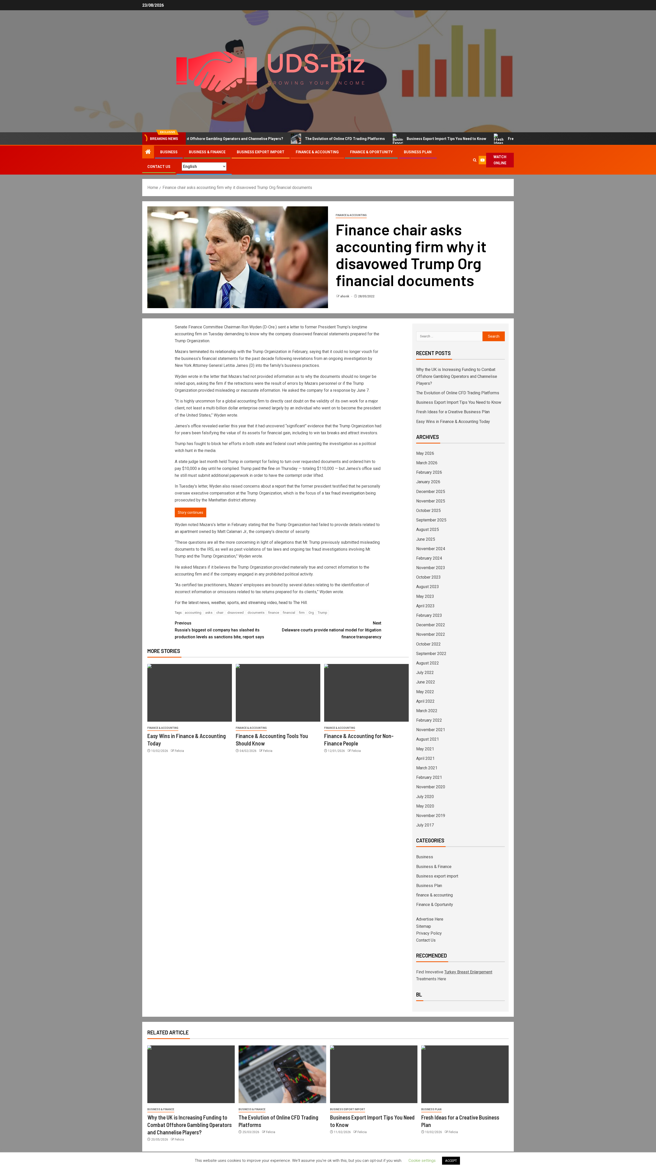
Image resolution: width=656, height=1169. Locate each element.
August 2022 (427, 663)
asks (208, 612)
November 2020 (430, 786)
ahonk (345, 296)
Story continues (190, 512)
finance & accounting (317, 152)
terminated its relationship (212, 351)
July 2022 (425, 672)
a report (279, 486)
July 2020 (425, 796)
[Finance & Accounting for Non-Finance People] (366, 693)
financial (289, 612)
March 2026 (426, 462)
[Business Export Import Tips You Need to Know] (373, 1074)
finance (273, 612)
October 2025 (428, 510)
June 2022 (425, 682)
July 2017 (425, 825)
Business (169, 152)
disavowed (235, 612)
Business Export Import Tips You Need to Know (408, 139)
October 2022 (428, 644)
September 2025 (431, 520)
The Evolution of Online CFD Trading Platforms (306, 139)
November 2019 (430, 815)
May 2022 (425, 691)
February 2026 (429, 472)
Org (311, 612)
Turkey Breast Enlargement (468, 972)
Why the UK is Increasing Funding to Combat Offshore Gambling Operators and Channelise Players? (456, 376)
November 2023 (430, 567)
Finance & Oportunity (371, 152)
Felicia (179, 751)
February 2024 (429, 558)
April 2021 (425, 758)
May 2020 (425, 806)
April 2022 (425, 701)
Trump (322, 612)
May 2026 (425, 453)
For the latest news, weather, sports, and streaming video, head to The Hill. (241, 602)
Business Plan (418, 152)
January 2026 (428, 481)
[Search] (474, 160)
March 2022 (426, 710)
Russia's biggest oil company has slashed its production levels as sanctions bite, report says (219, 630)
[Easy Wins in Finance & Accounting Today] (189, 693)
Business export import (260, 152)
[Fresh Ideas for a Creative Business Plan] (465, 1074)
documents (256, 612)
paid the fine (264, 468)
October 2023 (428, 577)
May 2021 (425, 749)
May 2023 (425, 596)
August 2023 (427, 586)
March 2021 (426, 767)
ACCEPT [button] (451, 1161)
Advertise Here (429, 919)
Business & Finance (207, 152)
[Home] (148, 152)
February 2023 (429, 615)
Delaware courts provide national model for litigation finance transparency (331, 630)
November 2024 (430, 548)
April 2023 (425, 605)
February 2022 (429, 720)
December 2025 (430, 491)
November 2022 (430, 634)
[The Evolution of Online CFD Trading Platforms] (282, 1074)
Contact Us (158, 167)
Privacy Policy (429, 933)
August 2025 (427, 529)
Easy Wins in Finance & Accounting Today (453, 421)
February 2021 (429, 777)
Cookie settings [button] (422, 1160)
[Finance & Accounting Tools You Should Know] (278, 693)
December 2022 (430, 624)
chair (219, 612)
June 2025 (425, 539)
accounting (193, 612)
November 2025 (430, 501)
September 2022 (431, 653)
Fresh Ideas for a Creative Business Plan (503, 139)
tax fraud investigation (345, 493)
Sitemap (423, 926)
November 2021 (430, 729)
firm (302, 612)
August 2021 (427, 739)
